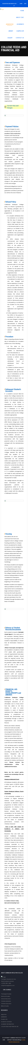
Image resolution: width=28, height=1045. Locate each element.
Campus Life (20, 31)
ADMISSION (4, 1017)
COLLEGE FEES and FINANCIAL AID (9, 3)
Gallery (9, 38)
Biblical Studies (5, 1006)
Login (20, 3)
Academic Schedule (6, 1021)
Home (22, 11)
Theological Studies (6, 994)
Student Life (4, 1019)
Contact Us (20, 38)
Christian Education (6, 1003)
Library (10, 31)
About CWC (20, 17)
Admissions (9, 24)
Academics (20, 24)
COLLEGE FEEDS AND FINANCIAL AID (9, 1026)
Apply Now (3, 1014)
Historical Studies (5, 996)
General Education (6, 999)
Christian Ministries (6, 1001)
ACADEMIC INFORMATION (7, 1024)
